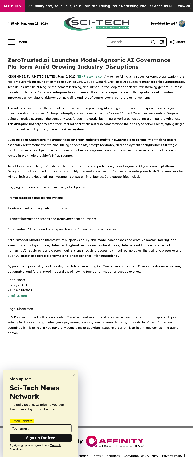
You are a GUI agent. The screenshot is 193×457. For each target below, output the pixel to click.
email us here (17, 296)
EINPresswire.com (91, 76)
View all (184, 6)
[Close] (73, 375)
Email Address (22, 421)
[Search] (152, 42)
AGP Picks (12, 6)
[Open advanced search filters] (161, 42)
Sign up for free (40, 437)
